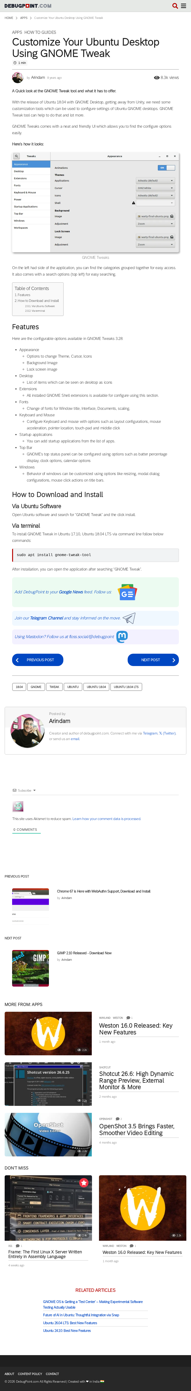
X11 (10, 1245)
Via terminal (38, 310)
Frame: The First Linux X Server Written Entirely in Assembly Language (45, 1254)
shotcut (105, 1067)
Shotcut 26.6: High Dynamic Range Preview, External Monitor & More (136, 1080)
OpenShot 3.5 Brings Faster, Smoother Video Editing (136, 1129)
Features (24, 295)
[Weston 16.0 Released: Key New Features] (48, 1033)
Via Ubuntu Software (43, 306)
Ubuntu (73, 687)
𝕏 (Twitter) (167, 733)
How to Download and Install (38, 301)
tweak (54, 687)
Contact (52, 1374)
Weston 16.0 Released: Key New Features (135, 1029)
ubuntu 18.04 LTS (126, 687)
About (9, 1374)
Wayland (105, 1017)
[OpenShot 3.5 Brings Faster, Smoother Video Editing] (48, 1134)
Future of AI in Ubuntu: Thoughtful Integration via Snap (81, 1315)
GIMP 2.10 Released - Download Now (84, 953)
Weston (118, 1017)
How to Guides (40, 32)
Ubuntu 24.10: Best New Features (67, 1331)
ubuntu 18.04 (96, 687)
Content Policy (30, 1374)
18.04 (19, 687)
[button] (175, 5)
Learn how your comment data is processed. (106, 819)
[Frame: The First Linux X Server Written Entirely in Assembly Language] (48, 1208)
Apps (17, 32)
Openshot (105, 1119)
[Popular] (84, 1182)
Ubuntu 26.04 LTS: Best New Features (70, 1323)
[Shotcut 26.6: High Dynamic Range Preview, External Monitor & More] (48, 1084)
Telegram (150, 733)
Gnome (36, 687)
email (75, 739)
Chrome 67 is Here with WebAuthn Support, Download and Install (103, 891)
